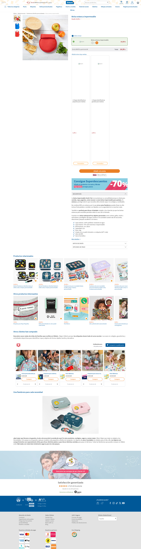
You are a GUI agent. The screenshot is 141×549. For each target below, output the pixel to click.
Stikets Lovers (49, 521)
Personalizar (80, 163)
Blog (46, 524)
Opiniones (75, 521)
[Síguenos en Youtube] (123, 503)
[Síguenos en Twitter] (120, 503)
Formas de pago (77, 517)
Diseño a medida (24, 524)
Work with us (49, 523)
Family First (48, 517)
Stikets (15, 13)
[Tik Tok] (116, 503)
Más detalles (75, 239)
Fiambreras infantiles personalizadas (35, 13)
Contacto (21, 517)
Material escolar (21, 13)
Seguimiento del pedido (26, 519)
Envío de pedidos (77, 519)
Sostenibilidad (23, 523)
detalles (50, 2)
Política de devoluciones (79, 523)
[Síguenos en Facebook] (110, 503)
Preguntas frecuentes (25, 521)
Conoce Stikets (50, 519)
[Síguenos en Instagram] (113, 503)
